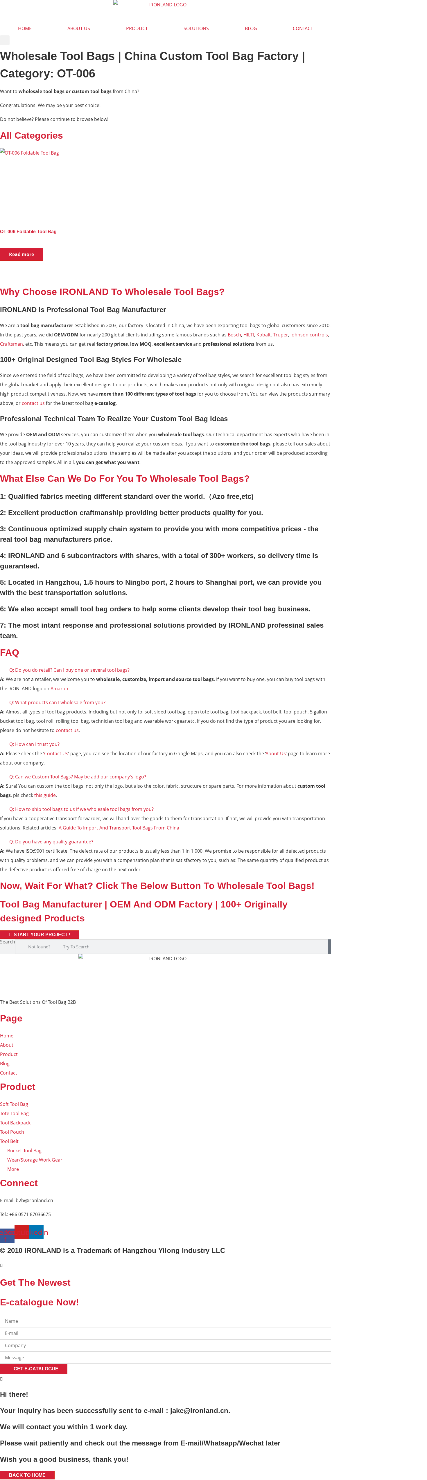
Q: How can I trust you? (34, 744)
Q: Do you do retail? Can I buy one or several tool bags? (69, 670)
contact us (33, 403)
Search (7, 942)
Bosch (234, 334)
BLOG (251, 28)
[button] (5, 40)
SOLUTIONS (196, 28)
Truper (280, 334)
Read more (21, 254)
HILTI (248, 334)
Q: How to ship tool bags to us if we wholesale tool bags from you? (81, 809)
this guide (45, 795)
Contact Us (56, 753)
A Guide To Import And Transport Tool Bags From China (119, 828)
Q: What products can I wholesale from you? (57, 702)
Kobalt (263, 334)
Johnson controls (309, 334)
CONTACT (303, 28)
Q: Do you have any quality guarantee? (51, 841)
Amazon (59, 688)
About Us (276, 753)
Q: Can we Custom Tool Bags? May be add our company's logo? (77, 776)
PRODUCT (137, 28)
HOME (25, 28)
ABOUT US (78, 28)
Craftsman (11, 344)
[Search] (329, 946)
